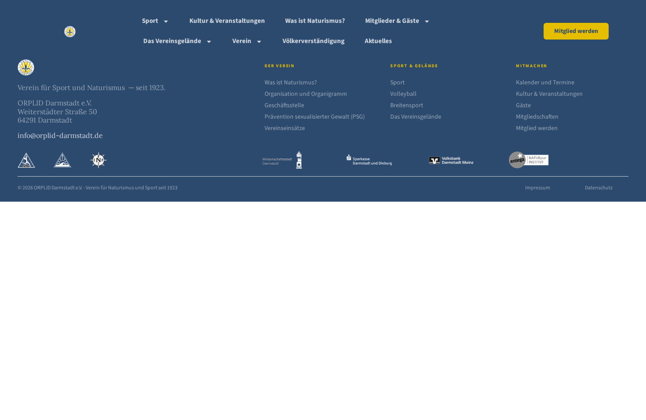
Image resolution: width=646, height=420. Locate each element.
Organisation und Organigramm (306, 94)
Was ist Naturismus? (315, 20)
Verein (241, 41)
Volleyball (403, 94)
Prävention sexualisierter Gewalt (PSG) (315, 116)
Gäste (523, 105)
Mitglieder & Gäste (392, 20)
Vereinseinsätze (285, 128)
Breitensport (406, 105)
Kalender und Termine (545, 82)
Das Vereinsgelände (172, 41)
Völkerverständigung (314, 41)
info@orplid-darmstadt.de (60, 135)
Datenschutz (599, 188)
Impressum (537, 188)
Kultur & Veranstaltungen (227, 20)
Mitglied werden (537, 128)
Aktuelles (378, 41)
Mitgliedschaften (537, 116)
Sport (150, 20)
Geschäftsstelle (284, 105)
